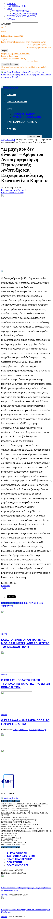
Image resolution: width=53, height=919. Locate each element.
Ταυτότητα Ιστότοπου (21, 855)
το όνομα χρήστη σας (36, 44)
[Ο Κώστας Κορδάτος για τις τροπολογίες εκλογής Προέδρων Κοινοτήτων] (16, 671)
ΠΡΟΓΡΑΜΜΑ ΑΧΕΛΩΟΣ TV (21, 16)
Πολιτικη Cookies (17, 865)
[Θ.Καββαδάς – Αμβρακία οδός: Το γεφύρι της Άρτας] (16, 712)
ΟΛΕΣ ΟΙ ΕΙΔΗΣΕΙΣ (16, 6)
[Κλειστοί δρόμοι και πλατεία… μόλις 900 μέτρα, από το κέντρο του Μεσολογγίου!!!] (16, 631)
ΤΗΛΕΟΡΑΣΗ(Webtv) (22, 11)
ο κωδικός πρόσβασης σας (39, 47)
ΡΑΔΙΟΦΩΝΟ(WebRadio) (24, 13)
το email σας (32, 61)
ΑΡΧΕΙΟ (11, 19)
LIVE (9, 8)
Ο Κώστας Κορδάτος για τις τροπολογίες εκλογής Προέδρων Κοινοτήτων (25, 683)
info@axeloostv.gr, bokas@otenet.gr (29, 729)
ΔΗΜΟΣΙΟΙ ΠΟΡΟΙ (17, 852)
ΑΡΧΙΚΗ (11, 3)
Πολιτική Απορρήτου (20, 859)
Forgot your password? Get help (15, 53)
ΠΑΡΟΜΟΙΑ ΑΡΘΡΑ (10, 603)
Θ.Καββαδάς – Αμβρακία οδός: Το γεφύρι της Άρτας (25, 722)
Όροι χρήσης (14, 862)
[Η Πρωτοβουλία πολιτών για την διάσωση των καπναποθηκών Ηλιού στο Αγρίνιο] (8, 905)
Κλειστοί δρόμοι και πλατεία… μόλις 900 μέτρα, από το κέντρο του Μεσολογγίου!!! (25, 643)
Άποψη (4, 634)
